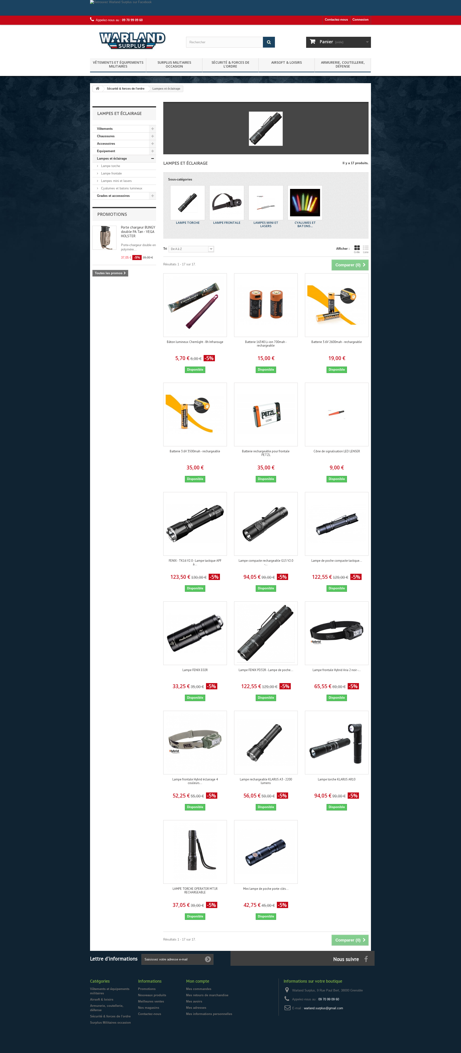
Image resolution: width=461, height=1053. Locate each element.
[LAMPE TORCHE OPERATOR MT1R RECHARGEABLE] (195, 851)
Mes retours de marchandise (207, 995)
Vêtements (105, 129)
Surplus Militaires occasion (174, 64)
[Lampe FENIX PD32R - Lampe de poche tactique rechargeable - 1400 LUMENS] (266, 633)
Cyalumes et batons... (305, 224)
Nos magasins (148, 1007)
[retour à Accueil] (97, 89)
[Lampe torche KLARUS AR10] (336, 742)
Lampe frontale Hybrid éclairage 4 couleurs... (195, 781)
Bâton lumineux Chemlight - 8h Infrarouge (195, 342)
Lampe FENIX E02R (195, 670)
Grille (357, 252)
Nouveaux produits (152, 995)
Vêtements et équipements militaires (118, 64)
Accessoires (106, 143)
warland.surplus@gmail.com (323, 1008)
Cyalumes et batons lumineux (121, 188)
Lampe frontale (111, 173)
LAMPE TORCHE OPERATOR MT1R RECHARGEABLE (195, 890)
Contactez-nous (336, 19)
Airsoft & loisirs (286, 62)
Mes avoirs (194, 1001)
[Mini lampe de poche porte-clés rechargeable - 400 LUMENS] (266, 851)
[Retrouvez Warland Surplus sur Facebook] (230, 8)
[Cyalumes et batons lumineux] (305, 202)
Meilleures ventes (151, 1001)
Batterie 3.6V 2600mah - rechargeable (336, 342)
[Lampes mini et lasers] (266, 202)
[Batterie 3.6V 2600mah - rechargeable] (336, 305)
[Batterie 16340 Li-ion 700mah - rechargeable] (266, 305)
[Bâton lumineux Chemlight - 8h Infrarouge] (195, 305)
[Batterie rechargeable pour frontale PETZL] (266, 414)
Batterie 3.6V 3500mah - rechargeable (195, 451)
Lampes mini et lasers (116, 181)
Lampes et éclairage (112, 158)
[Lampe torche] (187, 202)
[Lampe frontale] (226, 202)
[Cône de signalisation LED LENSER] (336, 414)
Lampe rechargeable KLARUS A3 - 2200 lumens (266, 781)
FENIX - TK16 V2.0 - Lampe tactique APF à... (195, 562)
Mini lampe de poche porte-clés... (266, 889)
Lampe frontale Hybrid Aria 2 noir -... (337, 670)
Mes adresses (196, 1007)
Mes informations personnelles (209, 1014)
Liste (366, 252)
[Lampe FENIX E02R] (195, 633)
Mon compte (197, 981)
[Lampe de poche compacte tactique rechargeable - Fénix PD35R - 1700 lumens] (336, 523)
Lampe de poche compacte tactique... (336, 560)
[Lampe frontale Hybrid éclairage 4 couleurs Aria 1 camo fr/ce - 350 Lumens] (195, 742)
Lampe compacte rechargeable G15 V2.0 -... (266, 562)
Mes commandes (198, 989)
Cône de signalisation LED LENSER (337, 451)
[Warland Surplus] (134, 40)
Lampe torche (110, 166)
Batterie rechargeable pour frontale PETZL (266, 453)
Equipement (106, 151)
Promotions (112, 214)
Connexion (360, 19)
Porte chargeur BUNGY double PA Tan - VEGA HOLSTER (138, 231)
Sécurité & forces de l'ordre (230, 64)
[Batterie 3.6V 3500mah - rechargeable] (195, 414)
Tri (165, 248)
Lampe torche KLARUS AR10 (336, 779)
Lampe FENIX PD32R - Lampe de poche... (266, 670)
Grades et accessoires (113, 196)
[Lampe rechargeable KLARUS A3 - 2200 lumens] (266, 742)
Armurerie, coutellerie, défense (343, 64)
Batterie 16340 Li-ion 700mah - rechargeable (266, 343)
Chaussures (106, 136)
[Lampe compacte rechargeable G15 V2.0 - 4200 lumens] (266, 523)
